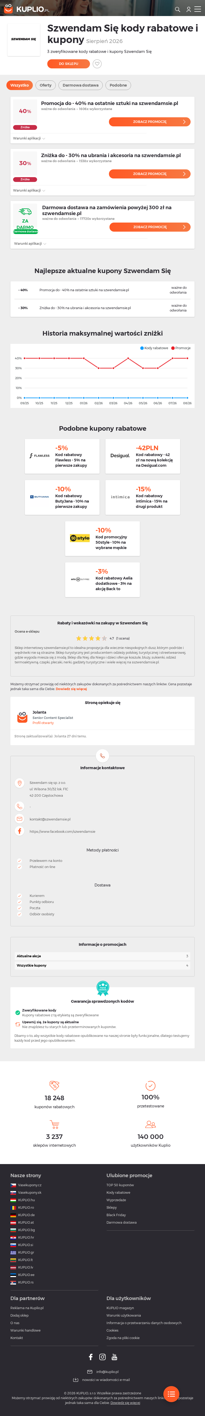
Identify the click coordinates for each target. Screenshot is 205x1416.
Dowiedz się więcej (71, 689)
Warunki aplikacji (27, 138)
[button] (154, 348)
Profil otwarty (43, 723)
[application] (102, 376)
